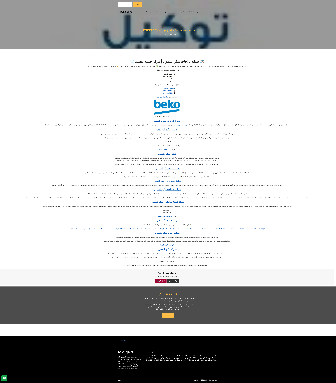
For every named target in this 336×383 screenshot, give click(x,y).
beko (119, 380)
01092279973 (163, 149)
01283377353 (122, 341)
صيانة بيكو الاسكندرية (206, 228)
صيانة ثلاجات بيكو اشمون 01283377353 (168, 30)
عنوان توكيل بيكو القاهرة (258, 228)
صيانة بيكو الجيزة (245, 228)
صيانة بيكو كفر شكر (162, 97)
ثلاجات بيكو (181, 125)
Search (137, 4)
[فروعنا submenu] (200, 11)
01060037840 (168, 93)
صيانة (186, 125)
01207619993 (167, 91)
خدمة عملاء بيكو (168, 294)
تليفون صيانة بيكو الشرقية (119, 228)
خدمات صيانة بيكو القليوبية (149, 228)
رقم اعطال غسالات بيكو (165, 216)
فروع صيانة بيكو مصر (167, 220)
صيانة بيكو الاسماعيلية (220, 228)
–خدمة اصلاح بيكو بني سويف (88, 228)
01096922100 (168, 88)
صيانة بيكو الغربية (74, 228)
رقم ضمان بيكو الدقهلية (164, 228)
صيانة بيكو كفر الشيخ (179, 228)
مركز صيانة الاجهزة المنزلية (167, 245)
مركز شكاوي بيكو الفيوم (104, 228)
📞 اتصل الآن (161, 281)
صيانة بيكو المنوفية (134, 228)
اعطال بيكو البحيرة (192, 228)
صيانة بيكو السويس (233, 228)
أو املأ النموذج (173, 281)
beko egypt (126, 11)
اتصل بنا (168, 316)
